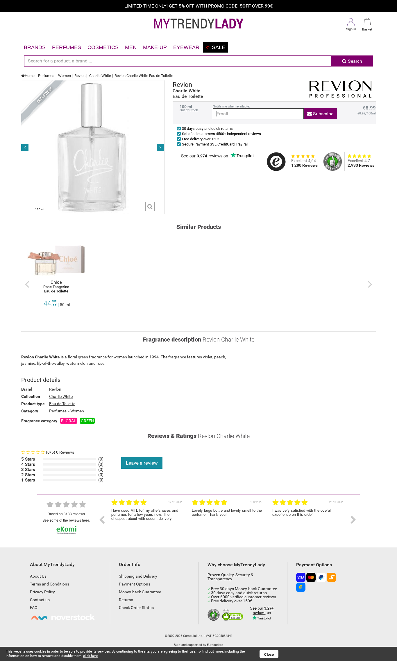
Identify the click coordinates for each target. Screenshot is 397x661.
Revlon (79, 75)
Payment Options (134, 584)
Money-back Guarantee (140, 592)
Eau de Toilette (62, 403)
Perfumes (66, 47)
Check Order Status (136, 607)
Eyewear (186, 47)
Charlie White (100, 75)
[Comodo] (233, 615)
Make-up (155, 47)
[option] (147, 520)
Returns (126, 599)
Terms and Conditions (49, 584)
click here (90, 656)
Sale (215, 47)
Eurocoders (215, 645)
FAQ (33, 607)
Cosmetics (103, 47)
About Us (38, 576)
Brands (35, 47)
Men (131, 47)
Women (64, 75)
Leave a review (142, 463)
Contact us (40, 599)
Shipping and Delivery (138, 576)
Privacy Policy (42, 592)
